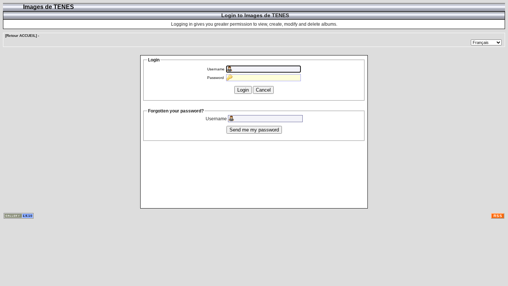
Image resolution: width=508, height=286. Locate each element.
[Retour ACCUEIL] (21, 36)
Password (215, 78)
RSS (497, 216)
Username (216, 69)
